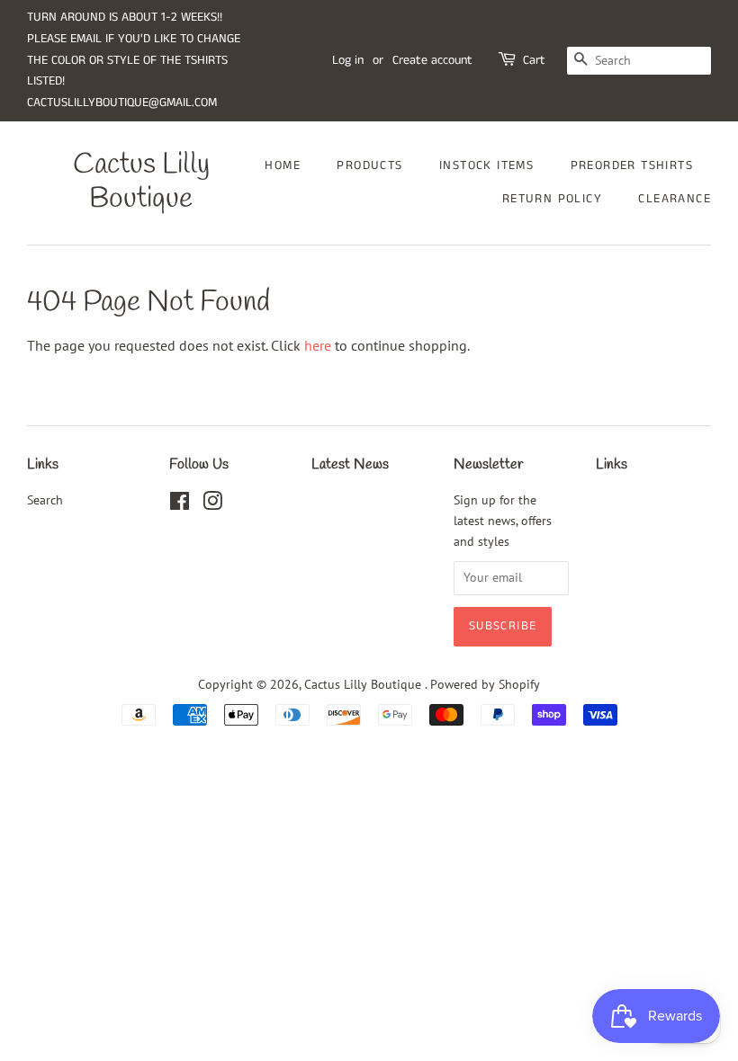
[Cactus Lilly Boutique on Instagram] (212, 504)
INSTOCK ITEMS (486, 165)
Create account (432, 60)
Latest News (350, 464)
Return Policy (552, 199)
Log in (348, 60)
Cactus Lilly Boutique (141, 183)
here (317, 345)
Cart (534, 60)
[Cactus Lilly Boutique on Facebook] (179, 504)
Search (45, 500)
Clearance (674, 199)
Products (369, 165)
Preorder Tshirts (632, 165)
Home (283, 165)
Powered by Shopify (485, 684)
